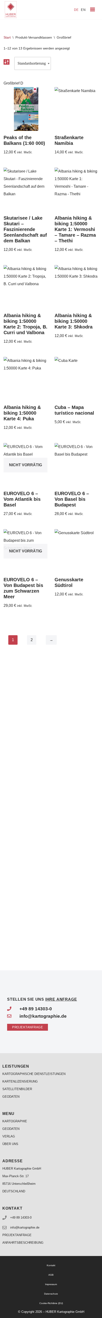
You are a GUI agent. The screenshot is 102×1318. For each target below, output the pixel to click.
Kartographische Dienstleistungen (33, 1074)
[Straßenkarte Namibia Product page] (76, 109)
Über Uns (10, 1144)
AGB (51, 1275)
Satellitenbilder (17, 1089)
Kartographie (14, 1121)
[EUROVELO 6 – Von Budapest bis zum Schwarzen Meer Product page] (25, 551)
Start (7, 37)
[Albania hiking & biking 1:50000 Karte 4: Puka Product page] (25, 379)
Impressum (51, 1284)
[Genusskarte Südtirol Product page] (76, 551)
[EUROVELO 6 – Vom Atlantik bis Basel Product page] (25, 465)
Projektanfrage (17, 1235)
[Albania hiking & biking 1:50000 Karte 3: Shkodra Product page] (76, 287)
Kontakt (51, 1265)
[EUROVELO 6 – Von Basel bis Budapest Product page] (76, 465)
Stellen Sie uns (42, 999)
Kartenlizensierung (20, 1081)
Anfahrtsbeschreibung (22, 1242)
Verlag (8, 1136)
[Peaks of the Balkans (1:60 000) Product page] (25, 109)
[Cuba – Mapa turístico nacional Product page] (76, 379)
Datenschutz (51, 1293)
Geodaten (10, 1096)
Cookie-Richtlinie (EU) (51, 1303)
